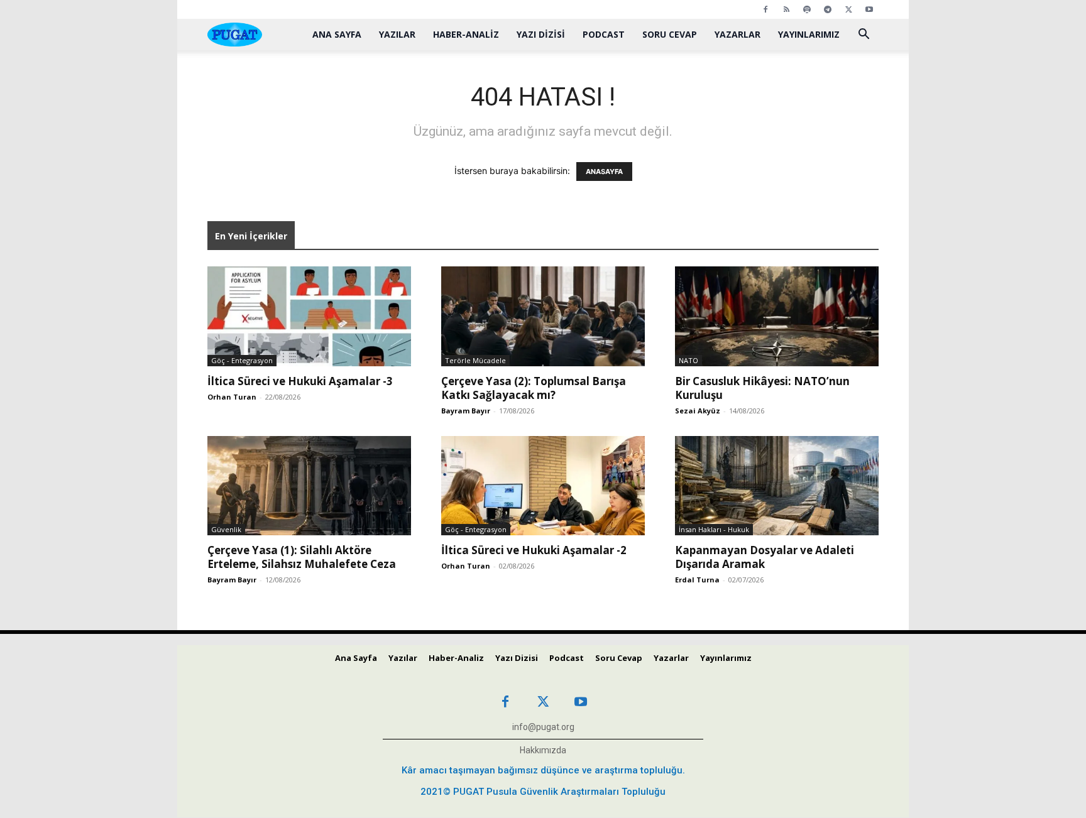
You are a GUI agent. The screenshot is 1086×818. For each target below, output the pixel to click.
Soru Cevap (669, 34)
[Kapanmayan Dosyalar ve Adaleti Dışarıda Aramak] (777, 486)
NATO (688, 360)
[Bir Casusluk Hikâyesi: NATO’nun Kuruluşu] (777, 316)
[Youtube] (869, 9)
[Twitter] (848, 9)
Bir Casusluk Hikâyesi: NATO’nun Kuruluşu (762, 388)
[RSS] (786, 9)
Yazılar (397, 34)
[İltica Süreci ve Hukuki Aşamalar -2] (543, 486)
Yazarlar (737, 34)
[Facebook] (765, 9)
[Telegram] (827, 9)
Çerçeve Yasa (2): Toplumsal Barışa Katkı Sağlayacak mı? (533, 388)
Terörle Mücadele (475, 360)
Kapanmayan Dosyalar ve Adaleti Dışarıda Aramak (764, 557)
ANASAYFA (604, 171)
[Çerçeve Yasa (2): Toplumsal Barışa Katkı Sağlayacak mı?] (543, 316)
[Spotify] (807, 9)
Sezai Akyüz (697, 410)
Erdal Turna (697, 579)
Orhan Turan (231, 396)
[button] (863, 35)
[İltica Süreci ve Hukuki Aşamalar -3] (309, 316)
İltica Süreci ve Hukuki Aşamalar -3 (300, 381)
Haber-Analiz (466, 34)
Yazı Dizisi (541, 34)
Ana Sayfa (336, 34)
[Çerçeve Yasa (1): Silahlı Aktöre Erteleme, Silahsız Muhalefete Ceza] (309, 486)
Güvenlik (226, 529)
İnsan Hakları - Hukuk (714, 529)
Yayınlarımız (809, 34)
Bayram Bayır (465, 410)
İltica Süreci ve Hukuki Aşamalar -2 (534, 550)
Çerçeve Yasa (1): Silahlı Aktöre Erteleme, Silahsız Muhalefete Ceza (301, 557)
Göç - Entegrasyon (242, 360)
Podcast (604, 34)
